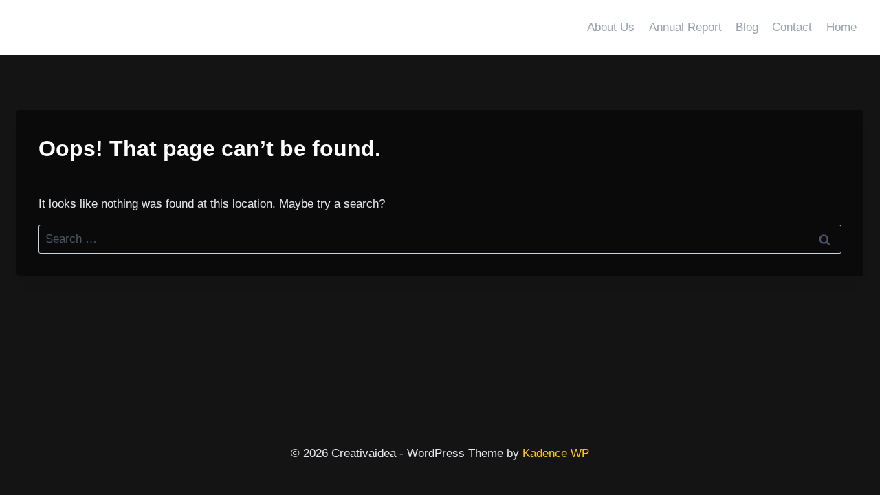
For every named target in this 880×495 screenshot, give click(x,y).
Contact (792, 27)
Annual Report (685, 27)
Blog (747, 27)
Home (841, 27)
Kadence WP (555, 453)
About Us (611, 27)
